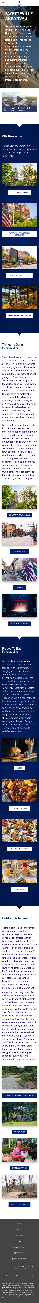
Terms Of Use (11, 1265)
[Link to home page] (19, 3)
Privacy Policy (25, 1265)
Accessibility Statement (17, 1266)
